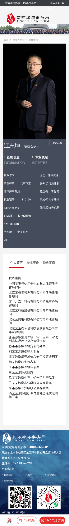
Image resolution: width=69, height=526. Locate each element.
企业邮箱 (51, 474)
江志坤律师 (32, 40)
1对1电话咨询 (54, 520)
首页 (6, 40)
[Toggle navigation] (11, 29)
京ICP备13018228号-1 (13, 512)
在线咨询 (29, 520)
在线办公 (30, 474)
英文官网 (8, 481)
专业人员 (17, 40)
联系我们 (8, 474)
